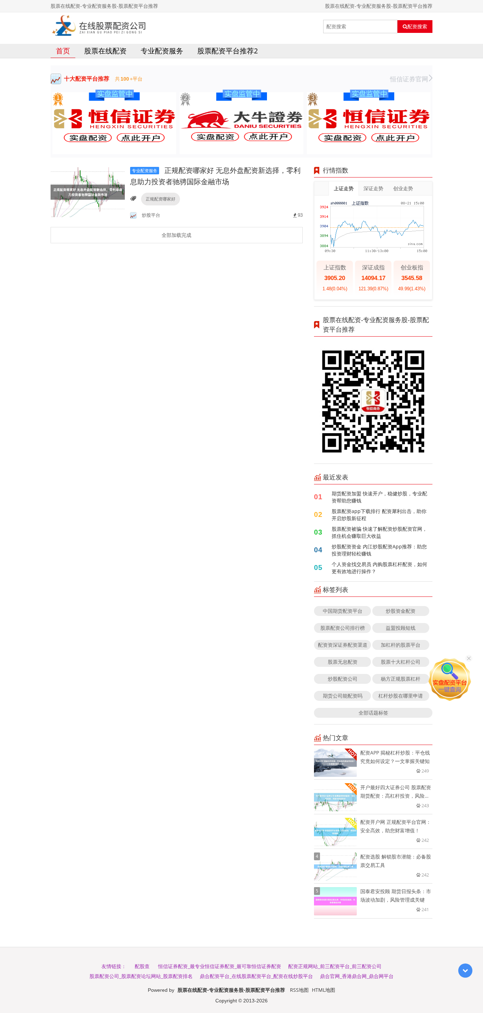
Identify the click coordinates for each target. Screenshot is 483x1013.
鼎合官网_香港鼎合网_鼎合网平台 (357, 976)
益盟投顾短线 (400, 627)
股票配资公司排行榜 (342, 627)
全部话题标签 (373, 712)
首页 (63, 51)
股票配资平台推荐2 (227, 51)
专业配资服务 (162, 51)
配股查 (142, 966)
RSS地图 (299, 989)
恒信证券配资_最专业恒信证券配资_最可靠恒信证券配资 (219, 966)
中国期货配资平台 (342, 610)
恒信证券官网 (409, 79)
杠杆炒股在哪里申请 (400, 695)
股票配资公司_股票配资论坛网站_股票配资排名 (141, 976)
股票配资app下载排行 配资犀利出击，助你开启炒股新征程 (379, 515)
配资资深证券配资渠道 (342, 644)
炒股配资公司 (342, 678)
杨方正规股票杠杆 (400, 678)
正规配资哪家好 (160, 199)
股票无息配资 (342, 661)
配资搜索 (417, 26)
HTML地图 (323, 989)
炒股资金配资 (400, 610)
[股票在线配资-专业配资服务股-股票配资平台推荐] (99, 26)
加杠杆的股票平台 (400, 644)
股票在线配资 (105, 51)
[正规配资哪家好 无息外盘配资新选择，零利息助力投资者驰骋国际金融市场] (88, 191)
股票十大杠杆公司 (400, 661)
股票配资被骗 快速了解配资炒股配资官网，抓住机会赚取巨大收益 (379, 532)
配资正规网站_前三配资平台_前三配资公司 (335, 966)
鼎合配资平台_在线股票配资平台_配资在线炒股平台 (256, 976)
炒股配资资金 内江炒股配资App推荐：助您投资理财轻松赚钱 (379, 550)
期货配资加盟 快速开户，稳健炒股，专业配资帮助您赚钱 (379, 497)
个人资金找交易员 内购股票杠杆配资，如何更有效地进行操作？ (379, 568)
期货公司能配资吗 (342, 695)
